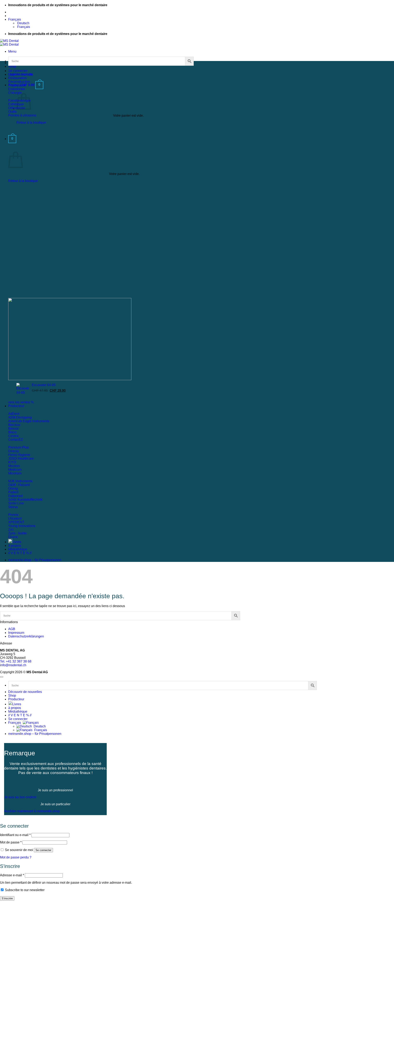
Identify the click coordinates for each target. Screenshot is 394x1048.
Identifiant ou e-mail (15, 835)
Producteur (16, 406)
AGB (11, 629)
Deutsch (39, 726)
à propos (14, 545)
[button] (12, 51)
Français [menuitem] (23, 27)
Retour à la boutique (31, 122)
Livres (16, 542)
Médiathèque (17, 549)
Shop (12, 66)
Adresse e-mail (12, 875)
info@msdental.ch (13, 665)
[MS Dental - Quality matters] (9, 42)
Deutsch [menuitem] (22, 23)
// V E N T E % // (19, 553)
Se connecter (43, 850)
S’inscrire (7, 898)
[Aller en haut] (1, 677)
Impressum (16, 632)
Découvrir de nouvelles (25, 692)
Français (15, 19)
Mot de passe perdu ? (15, 857)
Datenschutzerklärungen (26, 636)
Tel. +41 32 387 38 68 (15, 661)
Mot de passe (11, 842)
